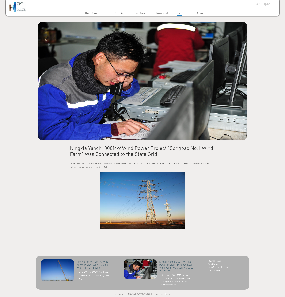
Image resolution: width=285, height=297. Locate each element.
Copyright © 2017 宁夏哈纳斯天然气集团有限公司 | (134, 294)
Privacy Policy (159, 294)
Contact (200, 13)
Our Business (141, 13)
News (179, 13)
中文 (258, 4)
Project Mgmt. (162, 13)
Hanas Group (91, 13)
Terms (168, 294)
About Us (119, 13)
